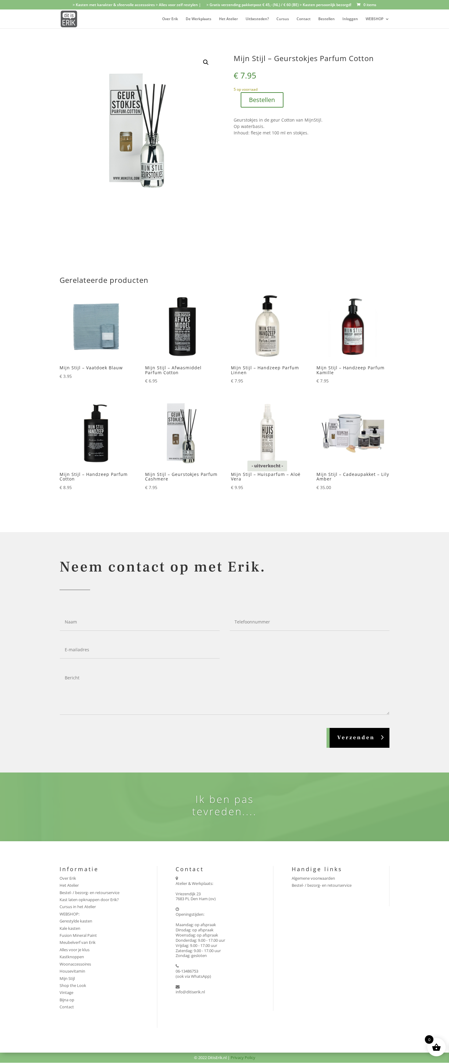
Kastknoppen (72, 956)
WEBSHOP (374, 19)
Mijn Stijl (67, 978)
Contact (304, 19)
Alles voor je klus (74, 949)
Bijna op (67, 1000)
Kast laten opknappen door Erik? (89, 899)
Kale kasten (70, 928)
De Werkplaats (198, 19)
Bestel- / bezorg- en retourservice (89, 892)
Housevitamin (72, 971)
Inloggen (350, 19)
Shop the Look (73, 985)
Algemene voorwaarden (313, 878)
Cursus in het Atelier (78, 906)
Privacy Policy (243, 1057)
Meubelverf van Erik (78, 942)
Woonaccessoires (75, 964)
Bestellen (326, 19)
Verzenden (356, 737)
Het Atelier (228, 19)
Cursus (282, 19)
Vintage (66, 992)
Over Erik (170, 19)
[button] (205, 62)
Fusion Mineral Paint (78, 935)
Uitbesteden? (257, 19)
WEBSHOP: (69, 914)
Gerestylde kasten (76, 921)
